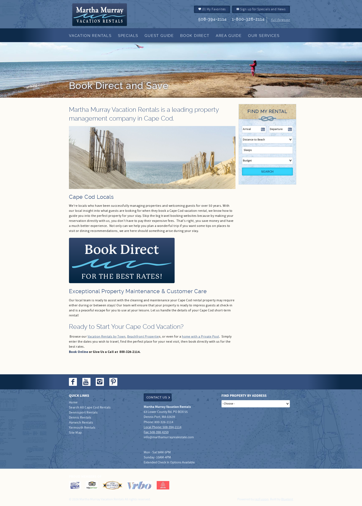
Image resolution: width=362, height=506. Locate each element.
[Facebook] (73, 382)
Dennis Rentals (80, 417)
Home (73, 402)
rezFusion (262, 499)
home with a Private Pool (200, 336)
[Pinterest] (113, 382)
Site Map (75, 433)
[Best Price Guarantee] (112, 485)
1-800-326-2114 (248, 19)
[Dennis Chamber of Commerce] (75, 485)
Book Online (78, 352)
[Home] (106, 14)
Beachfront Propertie (143, 336)
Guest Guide (159, 35)
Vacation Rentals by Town (107, 336)
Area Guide (229, 35)
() (213, 9)
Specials (128, 35)
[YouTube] (86, 382)
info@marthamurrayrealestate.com (169, 437)
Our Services (264, 35)
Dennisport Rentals (83, 412)
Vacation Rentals (90, 35)
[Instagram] (100, 382)
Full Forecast (280, 20)
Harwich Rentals (81, 422)
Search (267, 171)
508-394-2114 (212, 19)
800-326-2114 (163, 422)
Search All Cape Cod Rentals (90, 407)
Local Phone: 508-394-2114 (162, 427)
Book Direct (194, 35)
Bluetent (287, 499)
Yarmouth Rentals (82, 427)
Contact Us (156, 397)
